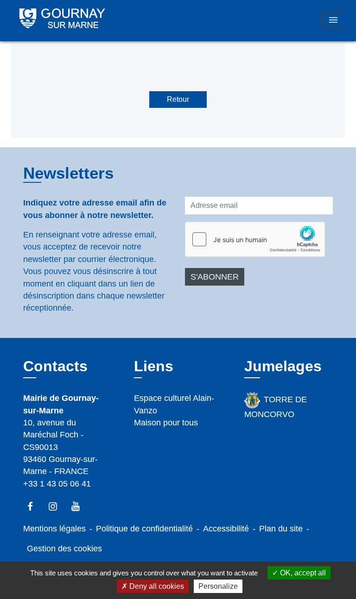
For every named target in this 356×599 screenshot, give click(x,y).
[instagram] (57, 506)
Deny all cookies (155, 586)
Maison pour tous (166, 422)
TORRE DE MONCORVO (275, 407)
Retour (178, 99)
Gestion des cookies (64, 548)
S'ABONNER (215, 276)
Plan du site (281, 528)
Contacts (55, 366)
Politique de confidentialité (144, 528)
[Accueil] (62, 20)
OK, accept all (302, 573)
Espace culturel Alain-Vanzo (174, 404)
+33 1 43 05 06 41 (57, 483)
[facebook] (34, 506)
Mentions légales (54, 528)
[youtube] (80, 506)
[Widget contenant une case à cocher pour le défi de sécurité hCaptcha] (255, 239)
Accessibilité (226, 528)
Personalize (218, 586)
